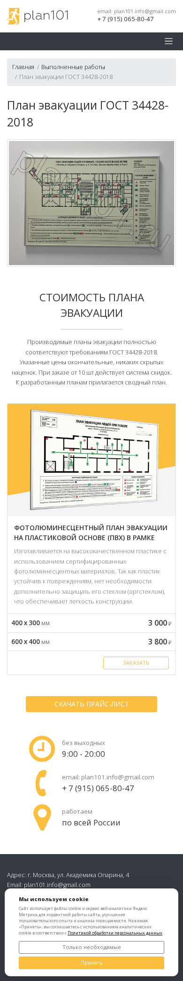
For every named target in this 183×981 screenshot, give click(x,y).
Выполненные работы (73, 67)
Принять (92, 962)
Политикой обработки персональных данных (115, 933)
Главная (23, 67)
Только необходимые (91, 946)
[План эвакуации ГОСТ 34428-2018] (91, 202)
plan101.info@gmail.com (145, 11)
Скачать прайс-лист (91, 703)
